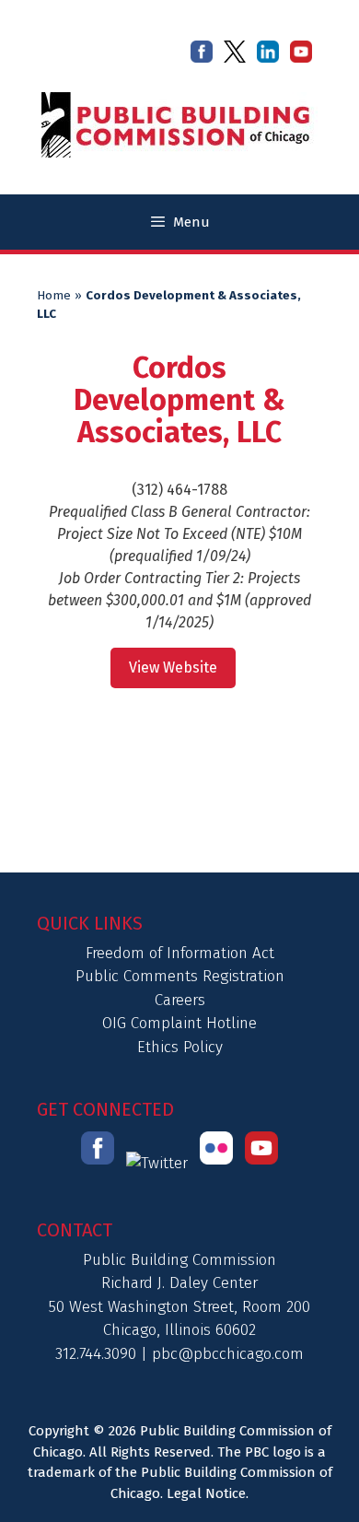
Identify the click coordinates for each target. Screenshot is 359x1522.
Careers (180, 1000)
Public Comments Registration (179, 976)
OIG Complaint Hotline (179, 1023)
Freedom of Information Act (180, 953)
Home (54, 295)
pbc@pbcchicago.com (228, 1354)
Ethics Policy (180, 1047)
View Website (173, 667)
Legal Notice (206, 1493)
